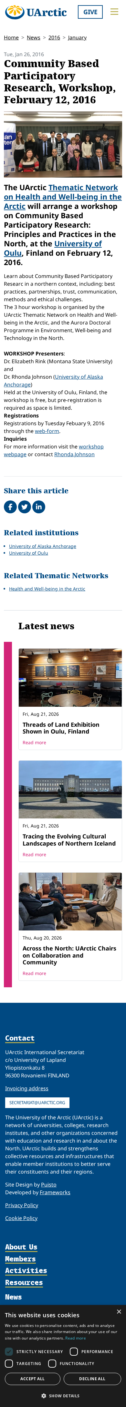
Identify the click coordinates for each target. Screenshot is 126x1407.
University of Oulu (28, 553)
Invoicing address (26, 1088)
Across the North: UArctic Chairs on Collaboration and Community (69, 955)
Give (90, 11)
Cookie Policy (21, 1218)
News (33, 37)
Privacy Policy (21, 1205)
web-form (47, 431)
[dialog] (63, 1356)
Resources (24, 1283)
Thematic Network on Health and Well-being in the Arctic (63, 196)
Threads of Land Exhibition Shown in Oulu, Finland (61, 728)
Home (11, 37)
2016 (54, 37)
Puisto (49, 1184)
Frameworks (55, 1192)
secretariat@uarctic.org (37, 1102)
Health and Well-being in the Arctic (47, 589)
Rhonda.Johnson (74, 454)
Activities (26, 1271)
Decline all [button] (92, 1378)
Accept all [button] (32, 1378)
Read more (34, 742)
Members (20, 1259)
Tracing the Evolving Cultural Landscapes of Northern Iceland (69, 839)
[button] (63, 1396)
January (77, 37)
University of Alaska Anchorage (42, 546)
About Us (21, 1247)
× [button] (118, 1311)
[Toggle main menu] (114, 11)
